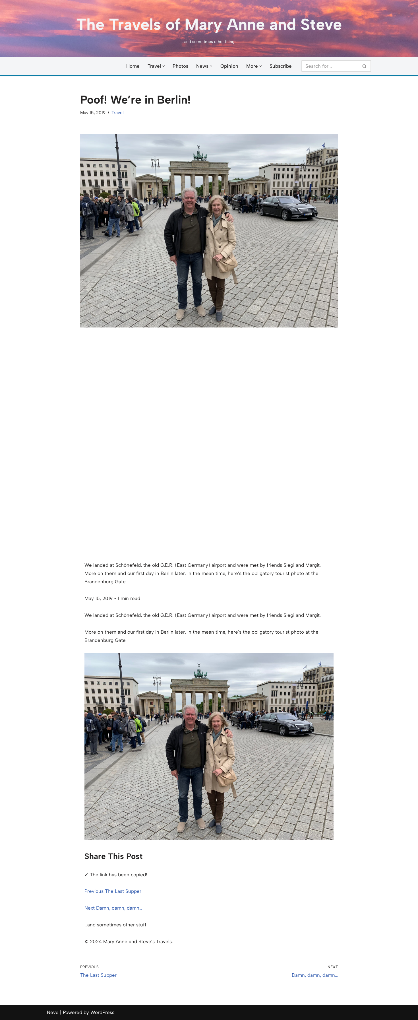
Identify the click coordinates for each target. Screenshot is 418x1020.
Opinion (229, 66)
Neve (53, 1012)
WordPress (102, 1012)
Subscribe (281, 66)
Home (133, 66)
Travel (117, 112)
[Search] (364, 66)
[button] (163, 66)
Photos (180, 66)
